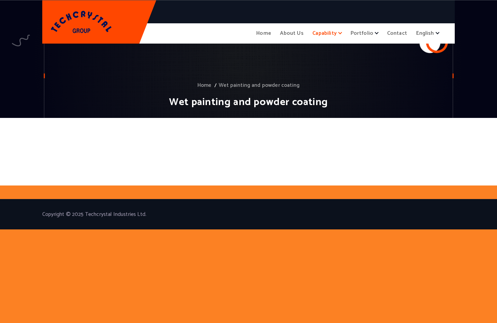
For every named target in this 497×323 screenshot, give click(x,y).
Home (263, 33)
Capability (324, 33)
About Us (291, 33)
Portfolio (362, 33)
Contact (397, 33)
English (425, 33)
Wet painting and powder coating (259, 85)
